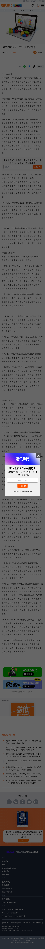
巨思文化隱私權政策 (26, 491)
